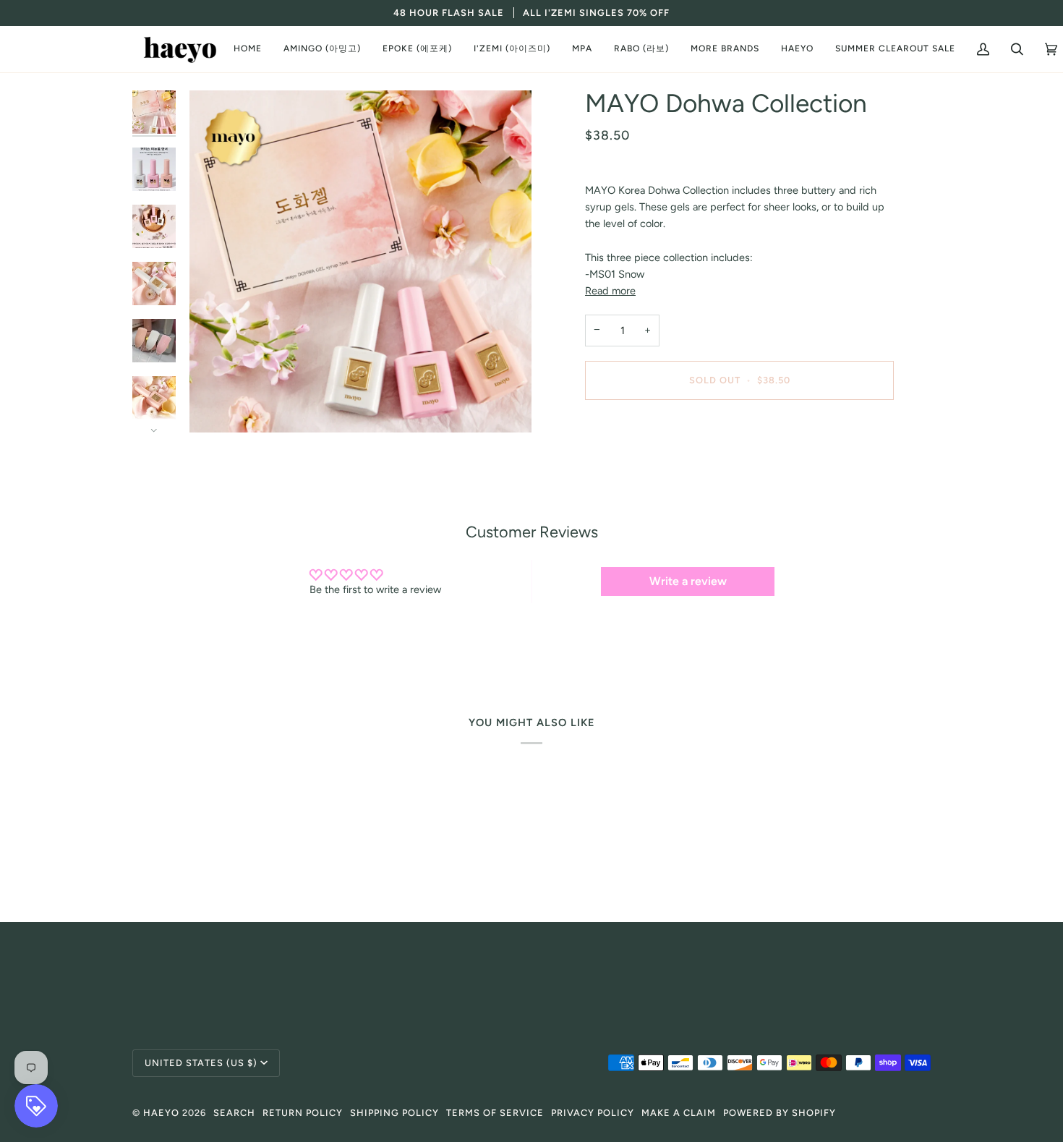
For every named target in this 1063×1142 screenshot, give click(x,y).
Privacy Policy (592, 1112)
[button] (322, 49)
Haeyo (161, 1112)
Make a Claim (678, 1112)
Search (234, 1112)
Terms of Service (495, 1112)
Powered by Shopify (779, 1112)
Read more (610, 290)
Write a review (688, 581)
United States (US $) (201, 1062)
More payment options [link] (638, 468)
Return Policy (302, 1112)
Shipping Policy (394, 1112)
